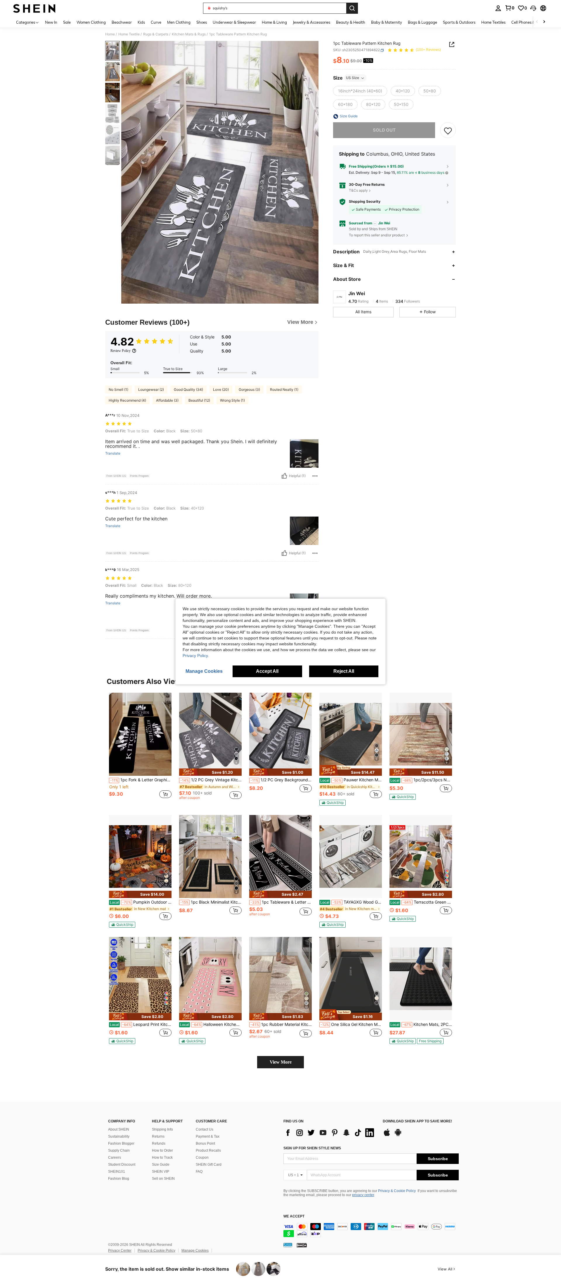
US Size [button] (352, 78)
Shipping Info (162, 1129)
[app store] (387, 1135)
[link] (510, 7)
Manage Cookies (195, 1250)
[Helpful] (284, 475)
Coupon (202, 1157)
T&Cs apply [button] (358, 190)
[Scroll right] (544, 22)
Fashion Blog (118, 1179)
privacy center (363, 1195)
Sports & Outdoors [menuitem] (459, 22)
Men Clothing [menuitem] (179, 22)
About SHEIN (118, 1129)
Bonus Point (205, 1143)
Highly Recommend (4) (127, 400)
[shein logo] (34, 8)
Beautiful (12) (199, 400)
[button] (533, 8)
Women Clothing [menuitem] (91, 22)
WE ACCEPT (293, 1216)
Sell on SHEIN (163, 1179)
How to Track (162, 1157)
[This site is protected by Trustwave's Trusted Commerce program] (287, 1245)
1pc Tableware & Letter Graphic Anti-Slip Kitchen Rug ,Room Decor (281, 902)
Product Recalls (208, 1150)
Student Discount (121, 1164)
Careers (114, 1157)
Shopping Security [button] (364, 202)
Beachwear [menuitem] (122, 22)
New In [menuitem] (51, 22)
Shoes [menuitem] (201, 22)
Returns (158, 1136)
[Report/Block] (314, 475)
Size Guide (160, 1164)
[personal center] (498, 8)
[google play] (398, 1135)
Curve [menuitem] (156, 22)
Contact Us (204, 1129)
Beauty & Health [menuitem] (350, 22)
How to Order (162, 1150)
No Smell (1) (118, 389)
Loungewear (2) (151, 389)
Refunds (158, 1143)
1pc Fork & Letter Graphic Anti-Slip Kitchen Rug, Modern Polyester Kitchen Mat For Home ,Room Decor (141, 780)
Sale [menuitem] (67, 22)
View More (281, 1062)
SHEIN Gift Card (208, 1164)
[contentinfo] (371, 1230)
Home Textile (129, 34)
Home (110, 34)
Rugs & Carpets (155, 34)
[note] (210, 772)
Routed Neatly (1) (284, 389)
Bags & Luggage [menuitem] (422, 22)
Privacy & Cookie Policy (397, 1191)
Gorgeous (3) (249, 389)
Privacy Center (119, 1250)
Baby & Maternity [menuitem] (386, 22)
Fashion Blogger (121, 1143)
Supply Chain (119, 1150)
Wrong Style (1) (232, 400)
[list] (330, 1132)
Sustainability (118, 1136)
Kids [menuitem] (141, 22)
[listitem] (140, 748)
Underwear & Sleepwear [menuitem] (234, 22)
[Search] (352, 8)
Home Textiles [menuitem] (493, 22)
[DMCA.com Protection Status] (302, 1245)
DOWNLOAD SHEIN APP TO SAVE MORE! (417, 1121)
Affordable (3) (167, 400)
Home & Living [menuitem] (274, 22)
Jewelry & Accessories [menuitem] (311, 22)
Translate (112, 453)
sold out (384, 130)
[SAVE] (448, 130)
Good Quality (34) (188, 389)
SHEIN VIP (160, 1172)
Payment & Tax (207, 1136)
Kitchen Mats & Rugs (189, 34)
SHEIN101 (116, 1172)
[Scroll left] (537, 22)
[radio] (360, 91)
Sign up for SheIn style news (312, 1148)
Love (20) (221, 389)
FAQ (199, 1172)
